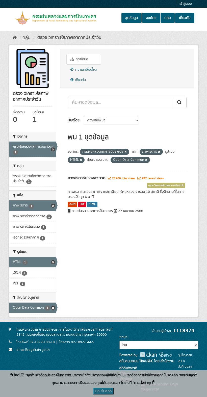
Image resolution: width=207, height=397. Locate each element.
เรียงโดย (74, 120)
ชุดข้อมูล (131, 18)
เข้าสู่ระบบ (185, 4)
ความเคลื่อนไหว (85, 69)
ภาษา (123, 337)
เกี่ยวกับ (185, 18)
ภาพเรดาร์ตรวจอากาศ (87, 178)
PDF (82, 204)
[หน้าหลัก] (15, 37)
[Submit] (180, 102)
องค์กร (151, 18)
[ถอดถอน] (125, 152)
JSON (72, 204)
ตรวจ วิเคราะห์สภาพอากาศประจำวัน (68, 37)
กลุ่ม (167, 18)
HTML (92, 204)
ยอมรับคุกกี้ (103, 391)
